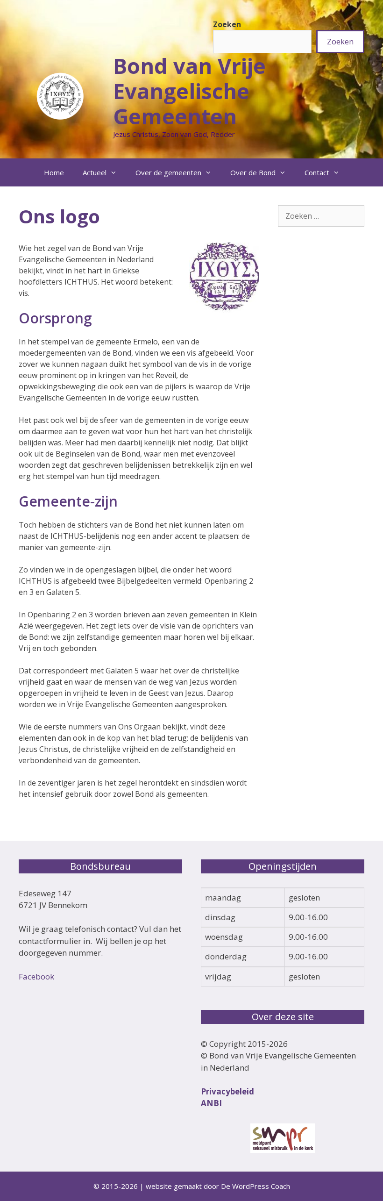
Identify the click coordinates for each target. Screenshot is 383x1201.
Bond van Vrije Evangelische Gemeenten (189, 90)
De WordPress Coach (255, 1186)
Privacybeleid (227, 1091)
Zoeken (227, 24)
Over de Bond (253, 172)
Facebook (36, 976)
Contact (317, 172)
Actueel (94, 172)
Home (54, 172)
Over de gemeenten (168, 172)
